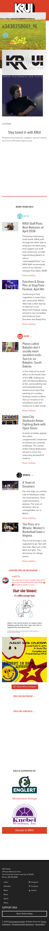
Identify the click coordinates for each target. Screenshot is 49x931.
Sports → (28, 475)
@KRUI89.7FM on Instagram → (24, 570)
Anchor (34, 890)
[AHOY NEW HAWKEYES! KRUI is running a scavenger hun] (24, 612)
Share (20, 48)
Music (6, 890)
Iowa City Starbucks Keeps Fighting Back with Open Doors (34, 423)
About (6, 903)
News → (28, 336)
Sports (6, 899)
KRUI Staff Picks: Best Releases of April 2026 (32, 227)
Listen (6, 882)
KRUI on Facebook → (24, 696)
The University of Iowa (16, 922)
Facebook (34, 886)
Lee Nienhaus (9, 42)
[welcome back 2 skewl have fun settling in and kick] (24, 659)
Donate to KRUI (24, 830)
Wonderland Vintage (24, 798)
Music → (28, 216)
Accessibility (40, 924)
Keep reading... (29, 275)
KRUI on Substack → (24, 711)
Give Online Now (24, 913)
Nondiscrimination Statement (23, 924)
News (6, 895)
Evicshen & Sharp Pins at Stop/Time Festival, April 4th (33, 286)
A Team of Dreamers (28, 484)
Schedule (7, 886)
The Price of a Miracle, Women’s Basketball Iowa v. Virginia (33, 530)
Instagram (34, 882)
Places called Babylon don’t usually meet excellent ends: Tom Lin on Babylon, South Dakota (32, 355)
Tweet (29, 48)
